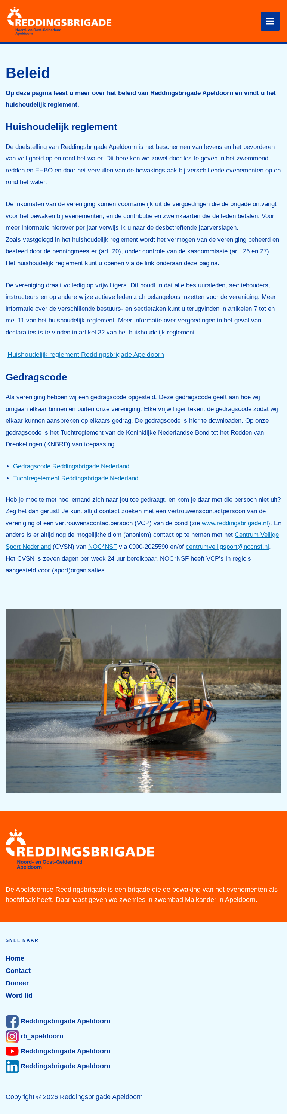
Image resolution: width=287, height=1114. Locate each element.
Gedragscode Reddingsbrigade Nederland (71, 466)
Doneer (17, 983)
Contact (18, 970)
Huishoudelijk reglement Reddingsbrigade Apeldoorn (85, 354)
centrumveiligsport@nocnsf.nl (227, 546)
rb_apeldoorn (41, 1036)
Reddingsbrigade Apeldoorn (65, 1021)
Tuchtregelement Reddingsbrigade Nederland (75, 478)
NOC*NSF (102, 546)
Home (15, 958)
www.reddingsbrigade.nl (235, 523)
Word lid (19, 995)
